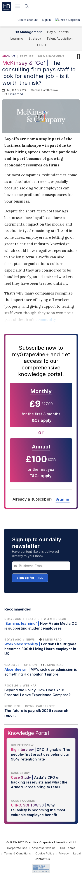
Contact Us (42, 859)
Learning (16, 38)
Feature (26, 56)
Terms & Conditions (17, 853)
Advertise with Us (44, 848)
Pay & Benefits (58, 32)
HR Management (28, 32)
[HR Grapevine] (6, 6)
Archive (8, 56)
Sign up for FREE (30, 577)
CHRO (41, 45)
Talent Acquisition (60, 38)
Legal (77, 853)
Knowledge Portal (28, 733)
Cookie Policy (44, 853)
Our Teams (67, 848)
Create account (27, 19)
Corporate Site (17, 848)
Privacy (64, 853)
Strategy (35, 38)
